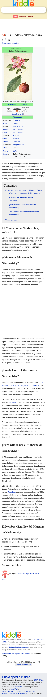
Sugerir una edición (23, 664)
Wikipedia (18, 687)
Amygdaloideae (18, 144)
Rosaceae (16, 141)
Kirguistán (25, 385)
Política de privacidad (9, 693)
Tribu (4, 148)
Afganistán (6, 385)
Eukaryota (16, 120)
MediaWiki (14, 689)
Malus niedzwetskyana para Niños (16, 653)
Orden (5, 138)
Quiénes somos (29, 691)
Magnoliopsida (18, 132)
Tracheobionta (18, 126)
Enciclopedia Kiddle (16, 676)
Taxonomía (17, 117)
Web (15, 17)
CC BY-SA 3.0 (39, 680)
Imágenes (22, 17)
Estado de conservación (17, 105)
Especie (5, 154)
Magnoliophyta (18, 129)
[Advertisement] (23, 25)
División (5, 129)
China (40, 382)
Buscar (43, 9)
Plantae (15, 123)
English (30, 17)
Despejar (38, 10)
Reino (5, 123)
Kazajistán (15, 385)
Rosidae (16, 135)
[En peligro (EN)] (17, 109)
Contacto (23, 693)
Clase (5, 132)
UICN (21, 114)
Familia (5, 141)
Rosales (16, 138)
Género (5, 151)
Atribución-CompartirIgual (19, 647)
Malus (15, 151)
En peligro (15, 114)
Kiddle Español (7, 691)
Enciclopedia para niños (10, 43)
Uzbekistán (35, 385)
